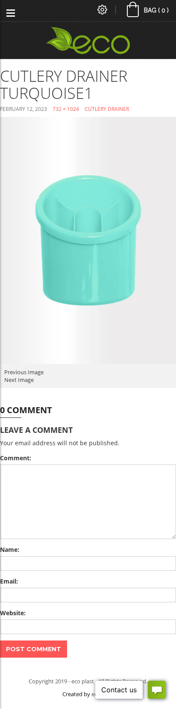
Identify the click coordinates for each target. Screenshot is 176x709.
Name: (9, 549)
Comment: (15, 458)
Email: (9, 581)
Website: (13, 613)
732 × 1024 (66, 109)
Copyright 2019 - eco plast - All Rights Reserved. (88, 681)
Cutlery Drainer (107, 109)
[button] (148, 11)
